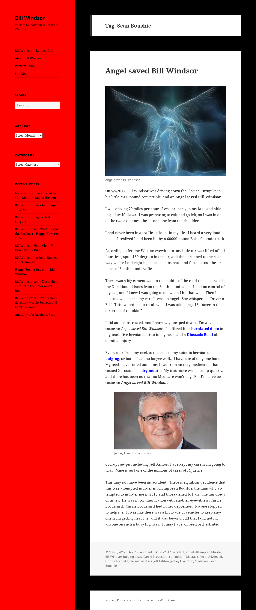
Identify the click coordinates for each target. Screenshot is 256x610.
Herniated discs (141, 561)
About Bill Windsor (28, 58)
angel (190, 552)
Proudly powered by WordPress (152, 600)
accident (178, 552)
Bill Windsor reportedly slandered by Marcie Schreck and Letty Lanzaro (36, 302)
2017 (135, 552)
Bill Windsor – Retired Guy (34, 51)
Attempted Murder (208, 552)
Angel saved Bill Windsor (151, 71)
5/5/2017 (165, 552)
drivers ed (215, 557)
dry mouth (151, 370)
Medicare (201, 561)
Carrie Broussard (155, 557)
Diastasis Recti (200, 334)
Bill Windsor (30, 17)
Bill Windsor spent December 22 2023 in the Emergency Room (36, 286)
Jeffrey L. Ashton (181, 561)
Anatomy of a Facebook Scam (35, 314)
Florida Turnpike (116, 561)
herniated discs (205, 328)
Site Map (21, 74)
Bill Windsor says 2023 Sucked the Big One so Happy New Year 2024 (37, 233)
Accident (146, 552)
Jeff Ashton (161, 561)
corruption (176, 557)
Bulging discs (132, 557)
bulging (112, 358)
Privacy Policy (25, 66)
